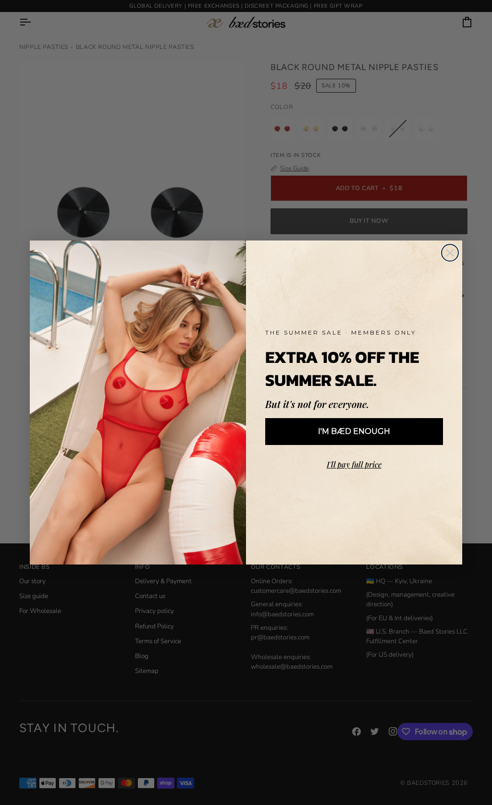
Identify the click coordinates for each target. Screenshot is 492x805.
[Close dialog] (450, 252)
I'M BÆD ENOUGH (354, 431)
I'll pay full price (354, 464)
